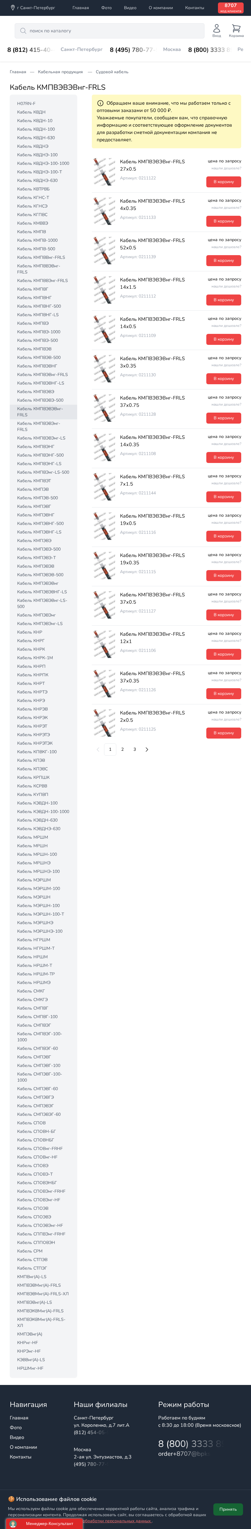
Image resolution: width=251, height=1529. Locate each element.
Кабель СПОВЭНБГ (37, 1183)
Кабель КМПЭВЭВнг (37, 583)
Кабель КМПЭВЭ (34, 541)
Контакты (194, 8)
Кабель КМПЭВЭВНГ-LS (42, 592)
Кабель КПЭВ (31, 760)
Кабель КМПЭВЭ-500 (39, 549)
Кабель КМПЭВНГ (35, 515)
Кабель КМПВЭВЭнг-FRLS (38, 426)
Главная (81, 8)
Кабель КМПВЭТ (34, 481)
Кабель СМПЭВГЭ (35, 1097)
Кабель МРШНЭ (34, 863)
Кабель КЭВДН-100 (37, 803)
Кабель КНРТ (31, 683)
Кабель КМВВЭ (32, 223)
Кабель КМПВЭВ (34, 349)
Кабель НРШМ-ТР (36, 974)
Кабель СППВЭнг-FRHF (41, 1234)
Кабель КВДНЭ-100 (37, 155)
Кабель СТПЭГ (32, 1268)
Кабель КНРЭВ (32, 709)
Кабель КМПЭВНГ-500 (40, 523)
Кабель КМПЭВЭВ (35, 566)
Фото (106, 8)
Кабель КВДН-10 (34, 121)
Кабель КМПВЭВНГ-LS (40, 383)
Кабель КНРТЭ (32, 692)
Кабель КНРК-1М (35, 658)
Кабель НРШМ (32, 957)
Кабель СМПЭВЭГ (35, 1106)
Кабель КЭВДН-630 (37, 820)
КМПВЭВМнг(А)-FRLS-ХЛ (43, 1294)
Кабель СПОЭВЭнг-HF (40, 1225)
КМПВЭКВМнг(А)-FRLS (40, 1311)
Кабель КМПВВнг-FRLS (41, 257)
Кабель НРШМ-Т (34, 965)
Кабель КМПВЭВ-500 (39, 357)
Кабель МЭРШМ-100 (38, 888)
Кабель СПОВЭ (32, 1166)
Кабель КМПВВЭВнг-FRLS (38, 269)
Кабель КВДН (31, 112)
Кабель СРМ (30, 1251)
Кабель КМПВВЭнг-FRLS (42, 281)
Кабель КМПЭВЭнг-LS (40, 624)
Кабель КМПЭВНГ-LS (39, 532)
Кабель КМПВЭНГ (35, 447)
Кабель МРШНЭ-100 (38, 871)
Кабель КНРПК (32, 675)
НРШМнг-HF (30, 1368)
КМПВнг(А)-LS (32, 1277)
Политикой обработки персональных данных (105, 1521)
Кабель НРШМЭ (34, 982)
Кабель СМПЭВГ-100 (38, 1065)
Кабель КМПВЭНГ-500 (40, 455)
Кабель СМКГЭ (32, 1000)
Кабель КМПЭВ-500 (37, 498)
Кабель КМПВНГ (34, 298)
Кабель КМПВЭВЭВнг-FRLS (40, 412)
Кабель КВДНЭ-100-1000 (43, 163)
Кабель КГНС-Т (33, 198)
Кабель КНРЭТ (32, 726)
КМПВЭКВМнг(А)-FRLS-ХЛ (41, 1322)
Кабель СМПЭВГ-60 (37, 1089)
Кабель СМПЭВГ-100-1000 (39, 1077)
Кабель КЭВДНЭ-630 (38, 829)
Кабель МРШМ (32, 837)
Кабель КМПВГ (32, 289)
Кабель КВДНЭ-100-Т (39, 172)
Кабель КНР (29, 632)
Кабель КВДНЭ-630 (37, 180)
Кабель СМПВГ (32, 1008)
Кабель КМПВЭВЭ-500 (40, 400)
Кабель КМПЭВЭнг (36, 615)
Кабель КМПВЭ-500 (37, 340)
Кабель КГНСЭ (32, 206)
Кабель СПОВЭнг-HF (38, 1200)
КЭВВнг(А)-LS (31, 1360)
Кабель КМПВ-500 (36, 249)
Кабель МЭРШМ (34, 880)
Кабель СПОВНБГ (35, 1140)
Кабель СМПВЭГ (34, 1025)
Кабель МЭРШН (34, 897)
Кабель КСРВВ (32, 786)
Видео (130, 8)
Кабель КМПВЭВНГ (37, 366)
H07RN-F (26, 104)
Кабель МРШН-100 (37, 854)
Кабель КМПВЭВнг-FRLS (42, 375)
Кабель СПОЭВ (32, 1208)
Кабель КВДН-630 (36, 138)
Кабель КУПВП (32, 794)
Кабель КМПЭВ (33, 489)
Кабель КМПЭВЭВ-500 (40, 575)
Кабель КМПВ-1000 (37, 240)
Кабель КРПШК (33, 777)
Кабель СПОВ (31, 1123)
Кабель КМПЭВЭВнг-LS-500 (42, 603)
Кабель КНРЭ (31, 700)
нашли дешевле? (226, 168)
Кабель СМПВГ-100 (37, 1017)
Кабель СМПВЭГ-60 (37, 1048)
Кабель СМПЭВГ (34, 1057)
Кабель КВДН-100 (36, 129)
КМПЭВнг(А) (29, 1334)
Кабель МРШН (32, 846)
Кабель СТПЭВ (32, 1260)
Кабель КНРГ (31, 641)
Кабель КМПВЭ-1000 (38, 332)
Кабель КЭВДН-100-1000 (43, 812)
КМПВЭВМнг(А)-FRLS (39, 1285)
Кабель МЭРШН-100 (38, 906)
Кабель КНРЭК (32, 718)
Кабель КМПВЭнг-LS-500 (43, 472)
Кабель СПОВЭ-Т (35, 1174)
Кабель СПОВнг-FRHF (40, 1148)
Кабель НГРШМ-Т (35, 948)
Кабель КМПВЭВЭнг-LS (41, 438)
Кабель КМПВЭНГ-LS (39, 464)
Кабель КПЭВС (32, 769)
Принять (228, 1509)
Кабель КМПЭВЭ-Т (36, 558)
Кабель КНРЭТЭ (33, 735)
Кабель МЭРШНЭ (35, 923)
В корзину (224, 182)
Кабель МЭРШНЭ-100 (39, 931)
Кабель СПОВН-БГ (36, 1131)
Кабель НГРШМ (33, 940)
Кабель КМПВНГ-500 (39, 306)
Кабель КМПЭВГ (34, 506)
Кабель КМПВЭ (33, 323)
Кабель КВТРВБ (33, 189)
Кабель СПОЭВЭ (34, 1217)
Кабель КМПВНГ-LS (38, 315)
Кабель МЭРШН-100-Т (40, 914)
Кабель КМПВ (31, 232)
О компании (161, 8)
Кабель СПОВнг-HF (37, 1157)
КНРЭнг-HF (29, 1351)
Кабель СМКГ (31, 991)
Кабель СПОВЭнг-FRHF (41, 1191)
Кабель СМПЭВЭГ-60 (39, 1114)
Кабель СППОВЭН (36, 1242)
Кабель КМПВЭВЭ (35, 392)
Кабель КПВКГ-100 (37, 752)
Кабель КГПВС (32, 215)
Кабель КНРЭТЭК (35, 743)
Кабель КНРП (31, 666)
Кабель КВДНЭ (32, 146)
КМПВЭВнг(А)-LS (34, 1302)
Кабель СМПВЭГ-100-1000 (39, 1037)
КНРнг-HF (27, 1343)
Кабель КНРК (31, 649)
